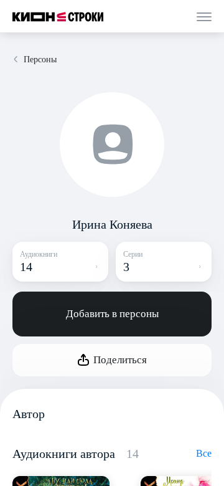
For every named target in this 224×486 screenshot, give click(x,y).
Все (204, 453)
